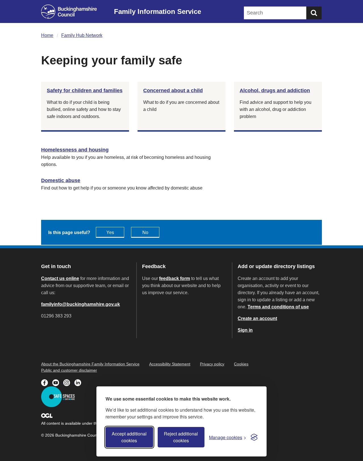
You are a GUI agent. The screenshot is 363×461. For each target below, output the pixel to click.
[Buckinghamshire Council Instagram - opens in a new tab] (68, 382)
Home (47, 35)
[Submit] (314, 13)
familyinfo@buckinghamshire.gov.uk (80, 304)
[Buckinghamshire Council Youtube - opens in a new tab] (57, 382)
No (145, 232)
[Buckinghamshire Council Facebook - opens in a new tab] (46, 382)
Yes (110, 232)
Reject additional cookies (181, 437)
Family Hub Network (81, 35)
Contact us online (60, 278)
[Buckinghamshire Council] (69, 12)
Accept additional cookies (129, 437)
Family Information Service (157, 11)
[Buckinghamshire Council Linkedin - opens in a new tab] (79, 382)
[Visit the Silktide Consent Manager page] (254, 437)
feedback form (174, 278)
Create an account (257, 318)
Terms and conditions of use (278, 306)
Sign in (245, 330)
